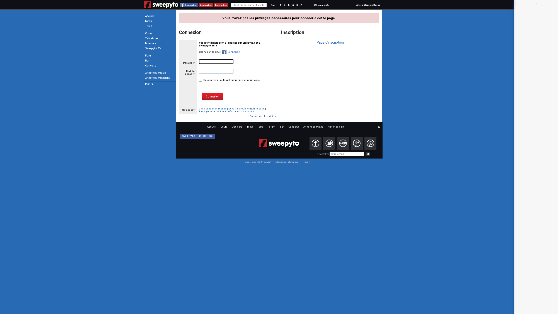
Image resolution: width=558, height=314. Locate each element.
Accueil (149, 16)
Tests (148, 26)
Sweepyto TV (153, 48)
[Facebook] (316, 143)
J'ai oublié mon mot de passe (216, 108)
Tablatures (151, 38)
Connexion (191, 5)
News (148, 21)
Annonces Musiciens (157, 77)
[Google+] (357, 143)
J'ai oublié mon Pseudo (250, 108)
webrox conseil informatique (286, 162)
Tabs (260, 126)
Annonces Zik (336, 126)
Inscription (221, 5)
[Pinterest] (370, 143)
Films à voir (306, 162)
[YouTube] (343, 143)
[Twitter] (329, 143)
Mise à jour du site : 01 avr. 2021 (258, 162)
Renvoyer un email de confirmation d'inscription (227, 111)
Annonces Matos (155, 72)
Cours (149, 33)
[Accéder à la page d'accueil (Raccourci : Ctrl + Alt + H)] (161, 7)
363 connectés (321, 5)
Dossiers (150, 43)
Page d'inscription (330, 42)
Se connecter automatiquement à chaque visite (231, 80)
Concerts (150, 65)
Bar (147, 60)
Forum (149, 55)
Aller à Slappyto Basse (368, 5)
